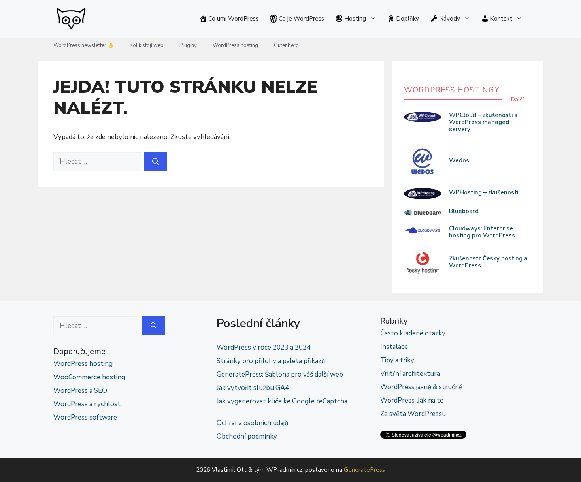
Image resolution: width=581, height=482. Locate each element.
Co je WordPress (301, 19)
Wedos (459, 160)
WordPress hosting (235, 45)
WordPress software (85, 417)
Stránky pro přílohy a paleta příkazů (271, 360)
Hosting (355, 19)
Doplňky (407, 19)
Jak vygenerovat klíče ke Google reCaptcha (282, 401)
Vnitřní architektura (410, 373)
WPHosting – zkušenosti (483, 192)
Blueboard (464, 211)
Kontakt (501, 19)
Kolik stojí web (147, 45)
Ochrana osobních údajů (253, 422)
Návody (449, 19)
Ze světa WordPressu (413, 413)
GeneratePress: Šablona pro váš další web (280, 374)
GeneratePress (364, 470)
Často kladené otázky (412, 333)
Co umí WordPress (233, 19)
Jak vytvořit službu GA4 (253, 387)
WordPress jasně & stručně (421, 387)
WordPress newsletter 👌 (83, 45)
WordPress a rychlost (87, 404)
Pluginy (188, 45)
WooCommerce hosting (89, 377)
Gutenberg (286, 45)
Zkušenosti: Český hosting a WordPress (488, 261)
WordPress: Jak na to (412, 400)
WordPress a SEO (80, 390)
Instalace (394, 346)
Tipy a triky (397, 360)
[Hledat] (155, 161)
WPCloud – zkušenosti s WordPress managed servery (483, 122)
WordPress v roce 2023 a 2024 (264, 347)
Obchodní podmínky (247, 436)
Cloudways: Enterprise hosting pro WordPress (482, 231)
